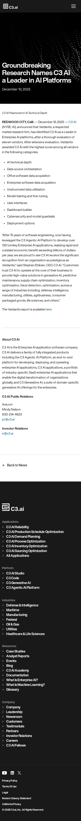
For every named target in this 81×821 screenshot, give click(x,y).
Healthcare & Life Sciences (25, 633)
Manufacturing (16, 614)
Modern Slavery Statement (16, 798)
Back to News (17, 465)
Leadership (14, 711)
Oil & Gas (12, 624)
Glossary (12, 689)
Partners (12, 731)
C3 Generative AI (18, 582)
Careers (12, 740)
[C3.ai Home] (10, 6)
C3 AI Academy (17, 670)
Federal (11, 619)
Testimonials (15, 726)
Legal (5, 792)
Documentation (17, 675)
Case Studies (15, 651)
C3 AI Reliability (17, 527)
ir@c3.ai (7, 433)
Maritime (12, 610)
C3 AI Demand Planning (23, 536)
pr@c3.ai (8, 419)
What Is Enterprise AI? (22, 680)
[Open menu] (74, 6)
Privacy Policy (9, 780)
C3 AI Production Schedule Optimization (35, 531)
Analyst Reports (17, 656)
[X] (19, 773)
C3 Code (12, 578)
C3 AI (72, 121)
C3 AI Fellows (16, 745)
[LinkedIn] (12, 773)
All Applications (17, 555)
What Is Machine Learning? (25, 684)
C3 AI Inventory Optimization (26, 546)
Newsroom (14, 716)
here (48, 309)
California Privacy (11, 804)
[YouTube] (4, 773)
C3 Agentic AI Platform (22, 587)
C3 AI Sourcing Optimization (26, 550)
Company (13, 707)
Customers (14, 721)
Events (11, 660)
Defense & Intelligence (22, 605)
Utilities (11, 629)
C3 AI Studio (15, 573)
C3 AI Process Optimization (25, 541)
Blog (9, 665)
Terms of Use (9, 786)
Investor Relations (19, 735)
